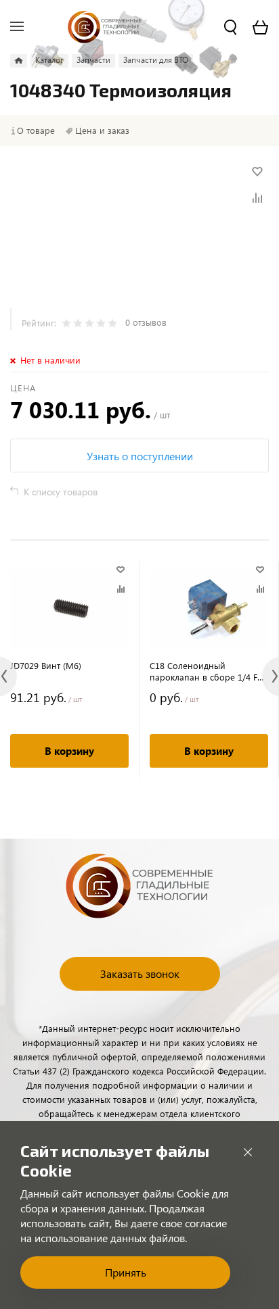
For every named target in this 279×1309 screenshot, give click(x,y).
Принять (125, 1272)
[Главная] (18, 61)
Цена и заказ (102, 130)
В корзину (69, 751)
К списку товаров (61, 491)
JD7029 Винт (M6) (45, 665)
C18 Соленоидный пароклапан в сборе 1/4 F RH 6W (203, 671)
